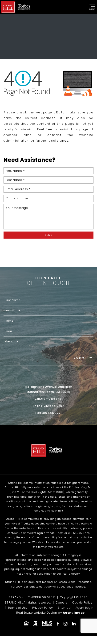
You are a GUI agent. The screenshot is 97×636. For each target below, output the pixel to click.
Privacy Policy (42, 608)
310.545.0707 (54, 406)
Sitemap (64, 608)
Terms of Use (18, 608)
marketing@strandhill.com (45, 533)
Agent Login (84, 608)
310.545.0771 (52, 413)
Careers (61, 602)
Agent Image (74, 613)
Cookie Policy (82, 602)
